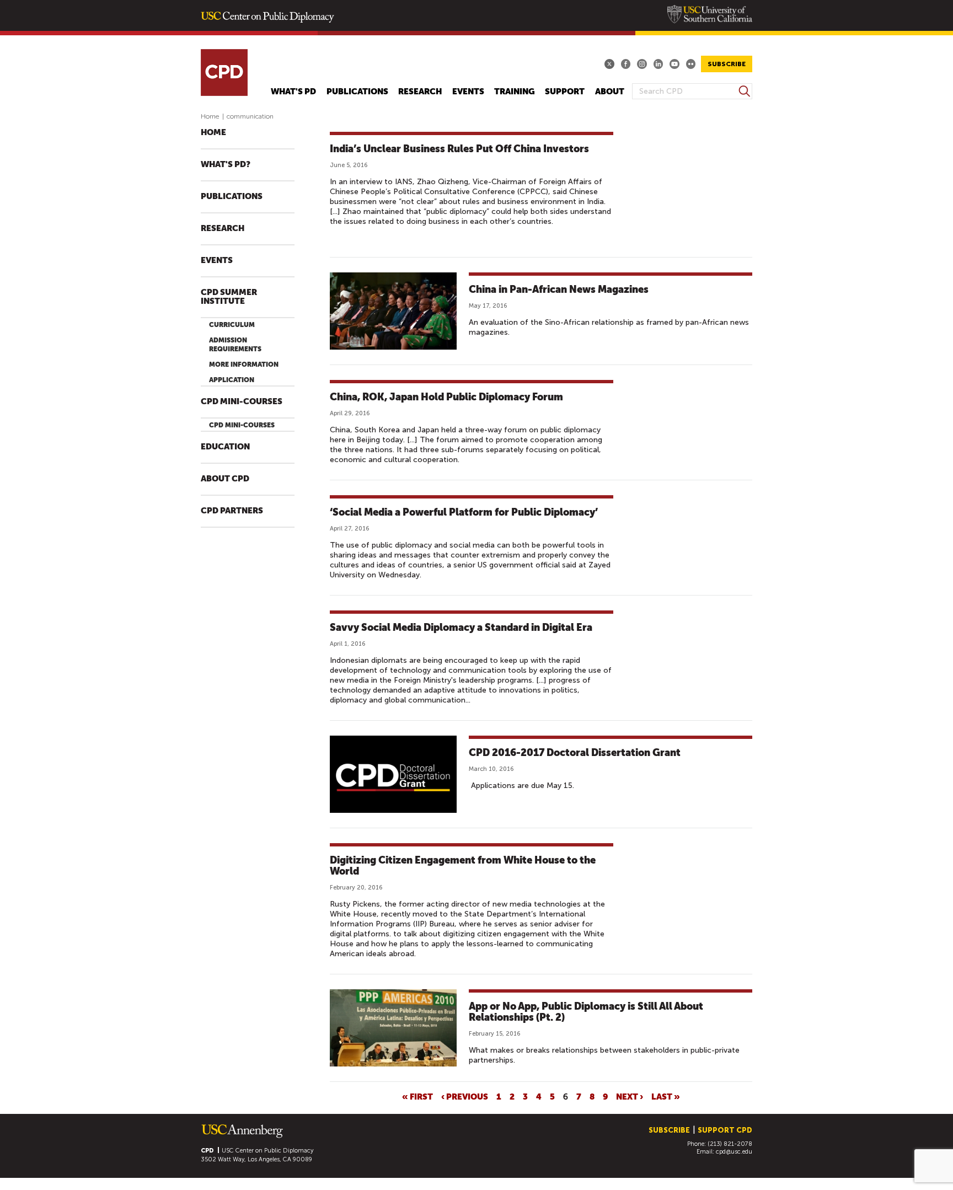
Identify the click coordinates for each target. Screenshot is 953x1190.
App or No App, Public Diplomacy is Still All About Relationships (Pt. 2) (586, 1011)
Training (514, 92)
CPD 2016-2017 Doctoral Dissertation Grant (575, 752)
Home (210, 116)
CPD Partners (232, 511)
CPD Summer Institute (229, 297)
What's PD (293, 92)
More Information (244, 364)
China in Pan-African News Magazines (559, 289)
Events (468, 92)
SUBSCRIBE (727, 64)
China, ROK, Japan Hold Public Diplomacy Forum (446, 397)
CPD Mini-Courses (241, 401)
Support (565, 92)
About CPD (225, 479)
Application (231, 380)
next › (629, 1096)
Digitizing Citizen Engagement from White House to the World (463, 865)
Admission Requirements (235, 344)
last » (665, 1096)
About (609, 92)
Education (225, 447)
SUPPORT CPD (725, 1130)
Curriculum (232, 325)
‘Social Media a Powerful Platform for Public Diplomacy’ (464, 512)
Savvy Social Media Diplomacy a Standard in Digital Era (461, 627)
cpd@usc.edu (734, 1151)
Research (420, 92)
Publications (357, 92)
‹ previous (464, 1096)
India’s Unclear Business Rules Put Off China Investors (459, 148)
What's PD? (225, 164)
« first (417, 1096)
